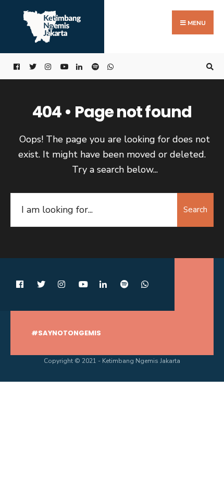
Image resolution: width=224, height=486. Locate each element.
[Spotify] (94, 66)
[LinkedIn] (78, 66)
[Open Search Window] (208, 66)
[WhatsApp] (109, 66)
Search (195, 209)
